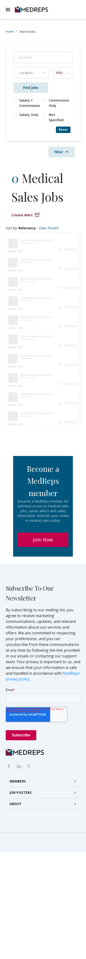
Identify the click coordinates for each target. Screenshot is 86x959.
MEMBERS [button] (18, 781)
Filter (58, 152)
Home (11, 32)
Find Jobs (30, 87)
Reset (63, 129)
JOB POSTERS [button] (21, 792)
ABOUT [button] (16, 803)
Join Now (43, 539)
